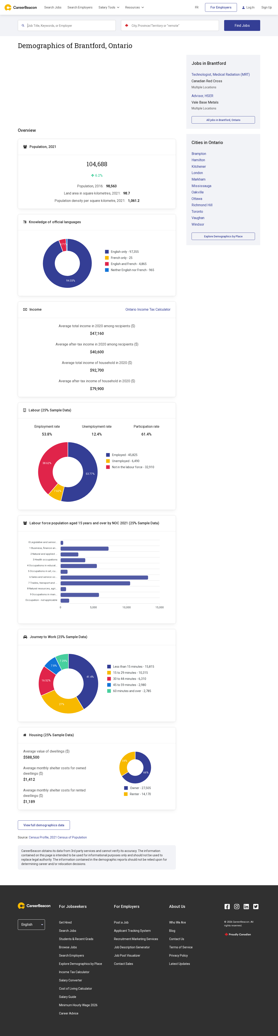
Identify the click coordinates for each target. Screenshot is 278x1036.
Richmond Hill (202, 205)
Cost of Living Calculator (75, 988)
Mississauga (201, 186)
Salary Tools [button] (107, 7)
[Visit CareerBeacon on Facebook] (227, 907)
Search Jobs (52, 7)
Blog (172, 930)
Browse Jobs (68, 947)
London (197, 173)
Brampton (199, 154)
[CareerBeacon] (34, 906)
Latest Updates (179, 964)
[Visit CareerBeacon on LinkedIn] (246, 907)
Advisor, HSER (202, 96)
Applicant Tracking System (132, 930)
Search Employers (80, 7)
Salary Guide (67, 997)
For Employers (221, 7)
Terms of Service (181, 947)
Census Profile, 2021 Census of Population (58, 837)
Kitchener (199, 166)
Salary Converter (70, 980)
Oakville (198, 192)
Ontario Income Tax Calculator (148, 309)
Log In (251, 7)
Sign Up (266, 7)
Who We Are (177, 922)
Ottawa (197, 199)
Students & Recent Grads (76, 939)
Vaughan (198, 218)
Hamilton (198, 160)
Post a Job (121, 922)
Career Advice (68, 1013)
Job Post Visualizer (127, 955)
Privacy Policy (178, 955)
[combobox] (71, 25)
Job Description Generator (132, 947)
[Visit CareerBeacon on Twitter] (256, 907)
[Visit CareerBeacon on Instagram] (237, 907)
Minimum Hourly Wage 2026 (78, 1005)
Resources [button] (132, 7)
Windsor (198, 224)
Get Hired (65, 922)
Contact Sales (123, 964)
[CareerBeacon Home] (21, 7)
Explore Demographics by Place (223, 236)
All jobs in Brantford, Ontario (223, 120)
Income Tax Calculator (74, 972)
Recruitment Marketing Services (136, 939)
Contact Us (176, 939)
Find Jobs (242, 25)
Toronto (197, 212)
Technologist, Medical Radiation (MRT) (221, 74)
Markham (198, 179)
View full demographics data (43, 825)
